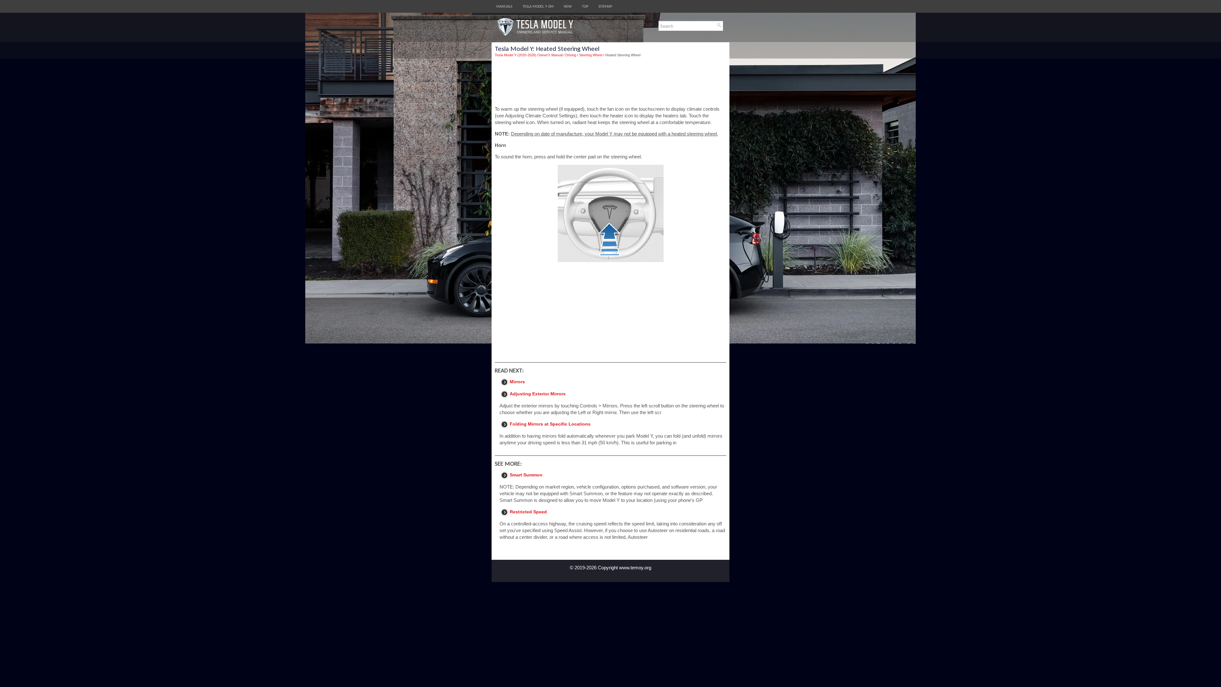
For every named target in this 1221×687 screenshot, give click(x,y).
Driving (570, 55)
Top (585, 6)
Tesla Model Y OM (538, 6)
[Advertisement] (610, 82)
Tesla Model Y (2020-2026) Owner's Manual (528, 55)
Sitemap (605, 6)
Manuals (504, 6)
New (568, 6)
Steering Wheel (590, 55)
